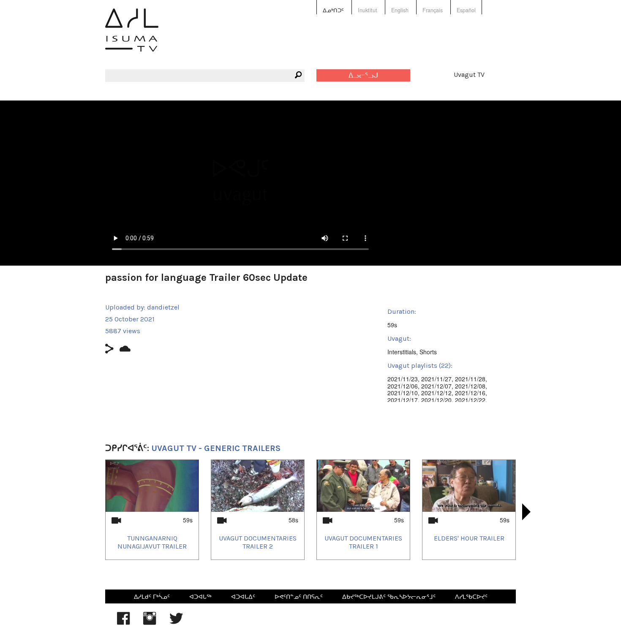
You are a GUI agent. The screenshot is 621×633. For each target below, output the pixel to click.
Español (466, 10)
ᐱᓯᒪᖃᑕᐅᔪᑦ (471, 596)
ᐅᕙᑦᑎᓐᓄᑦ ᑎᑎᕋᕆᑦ (299, 596)
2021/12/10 (402, 392)
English (400, 10)
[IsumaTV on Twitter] (176, 622)
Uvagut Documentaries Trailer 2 (258, 542)
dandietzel (163, 307)
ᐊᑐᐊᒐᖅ (200, 596)
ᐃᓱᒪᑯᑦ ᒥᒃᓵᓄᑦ (152, 596)
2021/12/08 (470, 386)
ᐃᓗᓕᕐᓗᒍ (363, 75)
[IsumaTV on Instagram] (149, 622)
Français (432, 10)
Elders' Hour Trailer (469, 538)
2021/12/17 (402, 400)
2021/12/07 (436, 386)
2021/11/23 (402, 379)
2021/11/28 (470, 379)
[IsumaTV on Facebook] (123, 622)
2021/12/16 (470, 392)
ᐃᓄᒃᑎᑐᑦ (333, 10)
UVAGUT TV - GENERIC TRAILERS (216, 448)
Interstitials (401, 352)
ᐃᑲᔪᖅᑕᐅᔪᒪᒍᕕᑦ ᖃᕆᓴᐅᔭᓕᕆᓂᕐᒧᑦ (389, 596)
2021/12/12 (436, 392)
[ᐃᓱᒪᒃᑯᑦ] (131, 36)
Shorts (428, 352)
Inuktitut (367, 10)
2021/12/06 (402, 386)
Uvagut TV (469, 75)
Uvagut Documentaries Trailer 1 (363, 542)
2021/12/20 (436, 400)
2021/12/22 (470, 400)
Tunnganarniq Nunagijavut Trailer (152, 542)
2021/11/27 (436, 379)
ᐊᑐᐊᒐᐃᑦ (243, 596)
